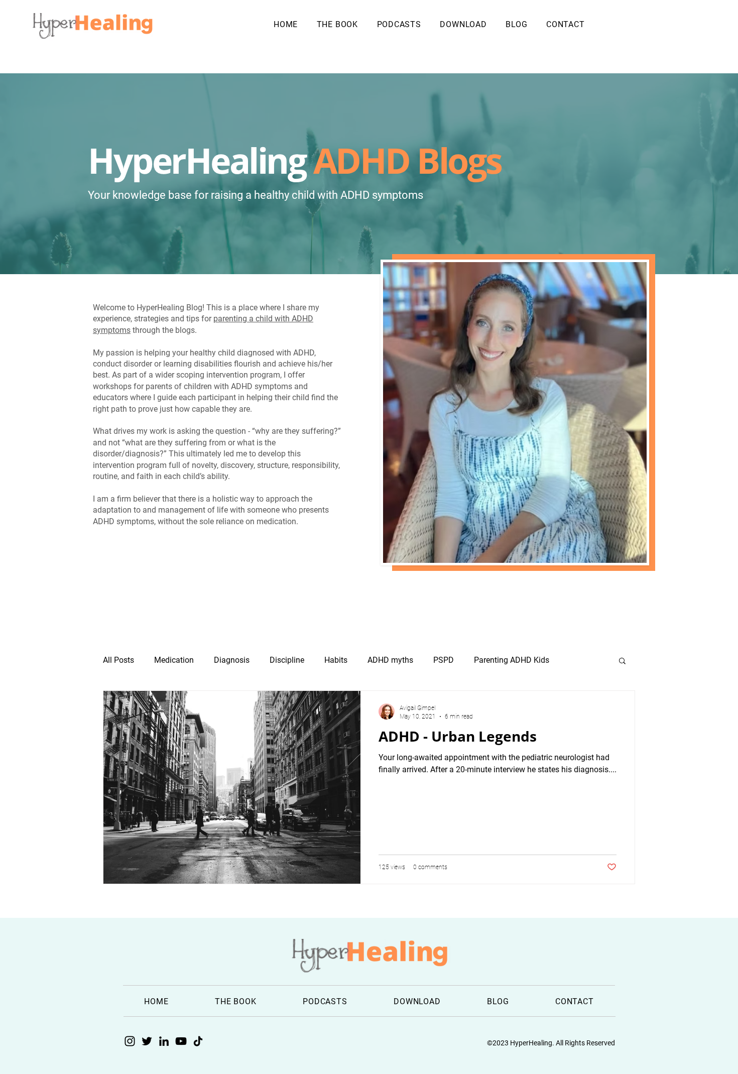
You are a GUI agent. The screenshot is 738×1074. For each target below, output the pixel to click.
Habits (335, 660)
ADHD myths (390, 660)
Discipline (287, 660)
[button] (622, 661)
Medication (174, 660)
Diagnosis (232, 660)
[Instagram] (130, 1041)
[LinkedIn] (164, 1041)
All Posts (118, 660)
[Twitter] (147, 1041)
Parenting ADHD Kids (511, 660)
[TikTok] (198, 1041)
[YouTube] (181, 1041)
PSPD (443, 660)
